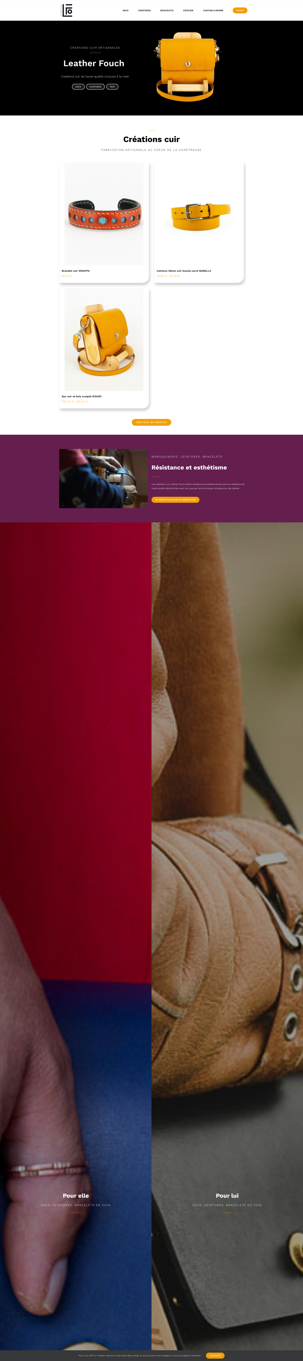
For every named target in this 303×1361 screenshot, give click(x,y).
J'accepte (215, 1355)
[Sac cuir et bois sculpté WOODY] (104, 339)
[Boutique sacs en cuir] (188, 31)
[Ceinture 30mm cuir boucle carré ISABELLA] (199, 214)
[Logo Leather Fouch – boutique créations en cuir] (66, 4)
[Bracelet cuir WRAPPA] (104, 214)
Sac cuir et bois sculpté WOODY (82, 396)
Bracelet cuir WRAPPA (76, 270)
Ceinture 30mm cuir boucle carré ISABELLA (184, 270)
